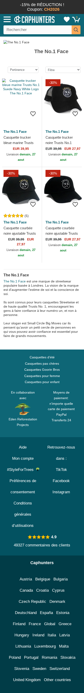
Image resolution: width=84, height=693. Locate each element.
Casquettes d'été (42, 357)
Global (49, 624)
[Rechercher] (76, 29)
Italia (52, 635)
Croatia (42, 590)
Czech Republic (32, 601)
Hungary (21, 635)
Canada (26, 590)
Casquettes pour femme (42, 376)
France (35, 624)
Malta (64, 646)
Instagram (61, 492)
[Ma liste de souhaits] (67, 19)
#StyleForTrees (21, 469)
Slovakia (67, 657)
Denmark (57, 601)
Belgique (42, 579)
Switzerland (59, 668)
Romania (49, 657)
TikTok (61, 469)
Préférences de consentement (23, 486)
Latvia (64, 635)
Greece (65, 624)
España (46, 613)
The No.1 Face (15, 281)
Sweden (39, 668)
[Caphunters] (25, 19)
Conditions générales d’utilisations (23, 514)
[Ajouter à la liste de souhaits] (33, 113)
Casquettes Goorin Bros (42, 369)
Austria (26, 579)
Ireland (38, 635)
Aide (23, 447)
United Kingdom (27, 680)
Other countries (57, 680)
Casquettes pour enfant (42, 382)
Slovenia (21, 668)
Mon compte (23, 458)
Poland (15, 657)
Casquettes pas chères (42, 363)
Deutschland (26, 613)
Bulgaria (60, 579)
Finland (19, 624)
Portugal (31, 657)
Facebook (61, 481)
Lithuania (23, 646)
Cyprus (58, 590)
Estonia (62, 613)
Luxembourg (45, 646)
